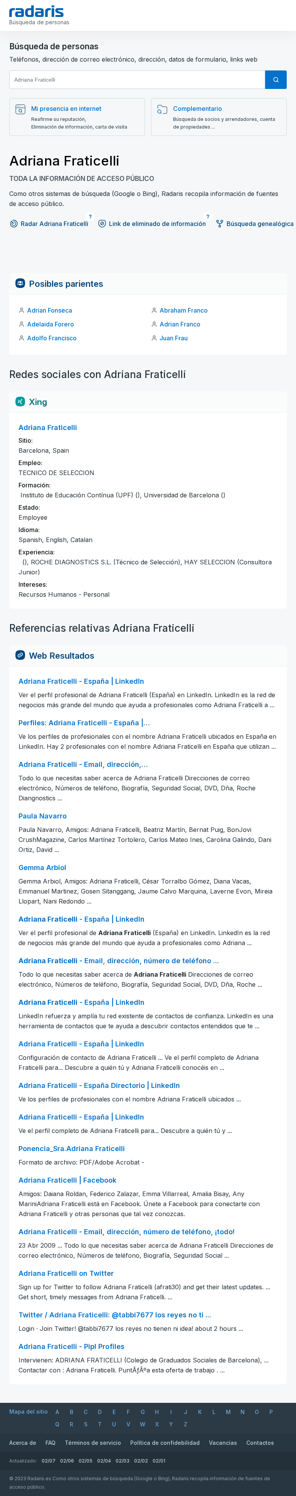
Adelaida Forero (50, 324)
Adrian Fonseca (49, 310)
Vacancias (223, 1442)
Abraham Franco (184, 310)
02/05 (85, 1461)
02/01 (159, 1461)
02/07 (49, 1461)
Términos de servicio (93, 1442)
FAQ (50, 1442)
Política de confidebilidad (165, 1442)
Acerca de (22, 1442)
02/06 (67, 1461)
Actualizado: (23, 1461)
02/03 (123, 1461)
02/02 (141, 1461)
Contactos (260, 1442)
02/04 (104, 1461)
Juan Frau (174, 338)
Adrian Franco (180, 324)
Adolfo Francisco (52, 338)
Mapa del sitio (28, 1411)
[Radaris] (36, 11)
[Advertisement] (148, 255)
